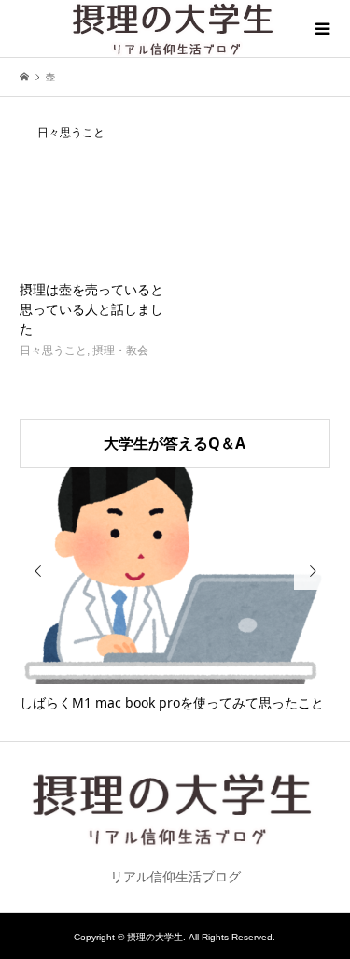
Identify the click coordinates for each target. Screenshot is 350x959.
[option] (175, 590)
